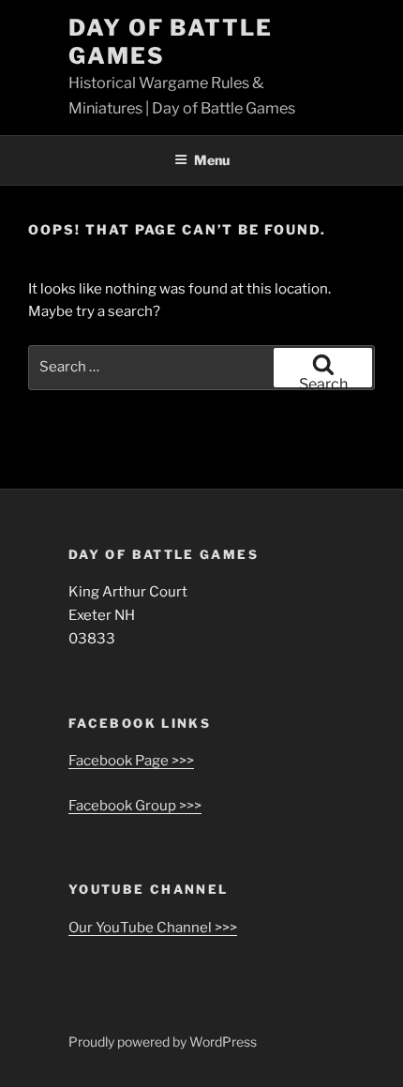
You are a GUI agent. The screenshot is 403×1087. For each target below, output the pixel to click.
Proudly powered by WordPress (162, 1041)
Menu (212, 160)
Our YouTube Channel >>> (152, 927)
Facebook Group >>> (135, 805)
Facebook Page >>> (131, 760)
